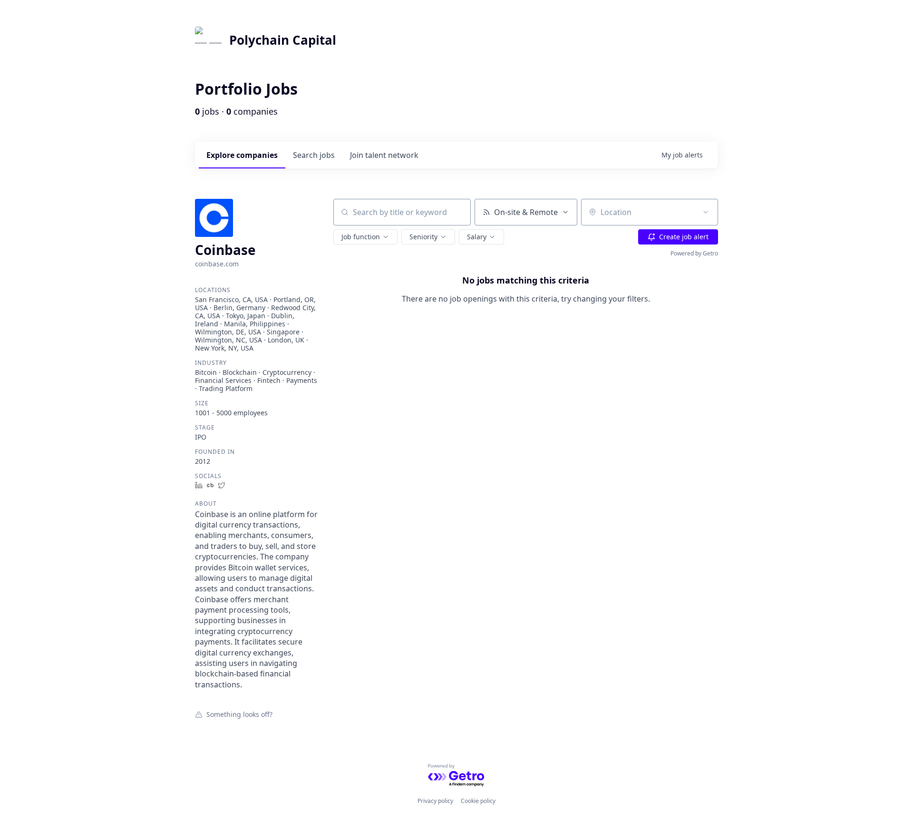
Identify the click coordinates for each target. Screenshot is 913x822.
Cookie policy (478, 801)
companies (242, 155)
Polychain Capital (282, 40)
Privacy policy (435, 801)
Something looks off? (239, 714)
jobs (314, 155)
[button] (365, 237)
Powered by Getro (694, 253)
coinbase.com (217, 264)
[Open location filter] (705, 212)
